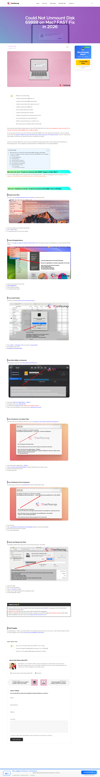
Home (37, 3)
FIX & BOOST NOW (88, 772)
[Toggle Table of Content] (47, 150)
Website (39, 673)
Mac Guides (53, 3)
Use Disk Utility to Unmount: (17, 160)
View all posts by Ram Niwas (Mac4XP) (22, 673)
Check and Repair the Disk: (17, 164)
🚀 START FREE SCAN (83, 62)
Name (12, 697)
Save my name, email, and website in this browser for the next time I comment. (31, 735)
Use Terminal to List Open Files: (18, 161)
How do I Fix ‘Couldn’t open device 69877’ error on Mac (30, 645)
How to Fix (44, 3)
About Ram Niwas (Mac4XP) (20, 167)
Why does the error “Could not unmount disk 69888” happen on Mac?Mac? (27, 152)
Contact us (71, 3)
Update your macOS (13, 611)
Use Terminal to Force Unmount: (18, 163)
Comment (12, 719)
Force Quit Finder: (15, 158)
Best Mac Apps (62, 3)
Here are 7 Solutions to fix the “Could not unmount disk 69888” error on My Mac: (29, 154)
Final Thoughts (16, 166)
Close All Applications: (16, 157)
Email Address (14, 705)
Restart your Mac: (15, 155)
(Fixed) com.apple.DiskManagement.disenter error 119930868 (32, 648)
